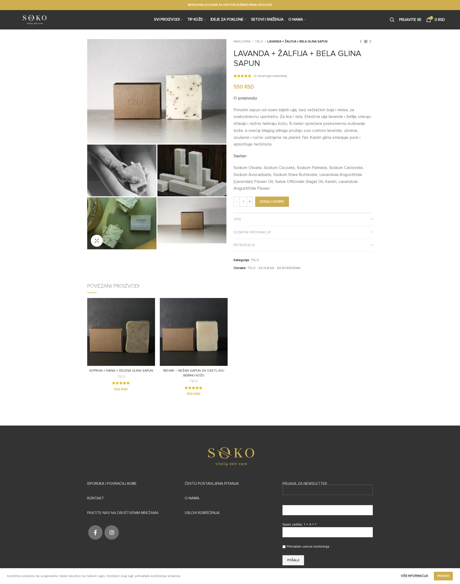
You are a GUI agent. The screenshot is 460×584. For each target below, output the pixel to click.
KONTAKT (95, 498)
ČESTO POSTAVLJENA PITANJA (212, 483)
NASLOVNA (242, 41)
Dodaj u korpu (272, 202)
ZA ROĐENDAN (288, 268)
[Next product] (370, 41)
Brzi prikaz (151, 305)
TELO (259, 41)
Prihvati (443, 576)
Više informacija (414, 576)
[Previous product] (360, 41)
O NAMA (192, 498)
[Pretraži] (392, 19)
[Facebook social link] (95, 532)
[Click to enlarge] (97, 241)
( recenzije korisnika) (270, 76)
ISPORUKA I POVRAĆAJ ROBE (112, 483)
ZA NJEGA (266, 268)
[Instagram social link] (111, 532)
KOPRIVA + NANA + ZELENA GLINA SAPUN (121, 370)
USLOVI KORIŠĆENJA (202, 512)
